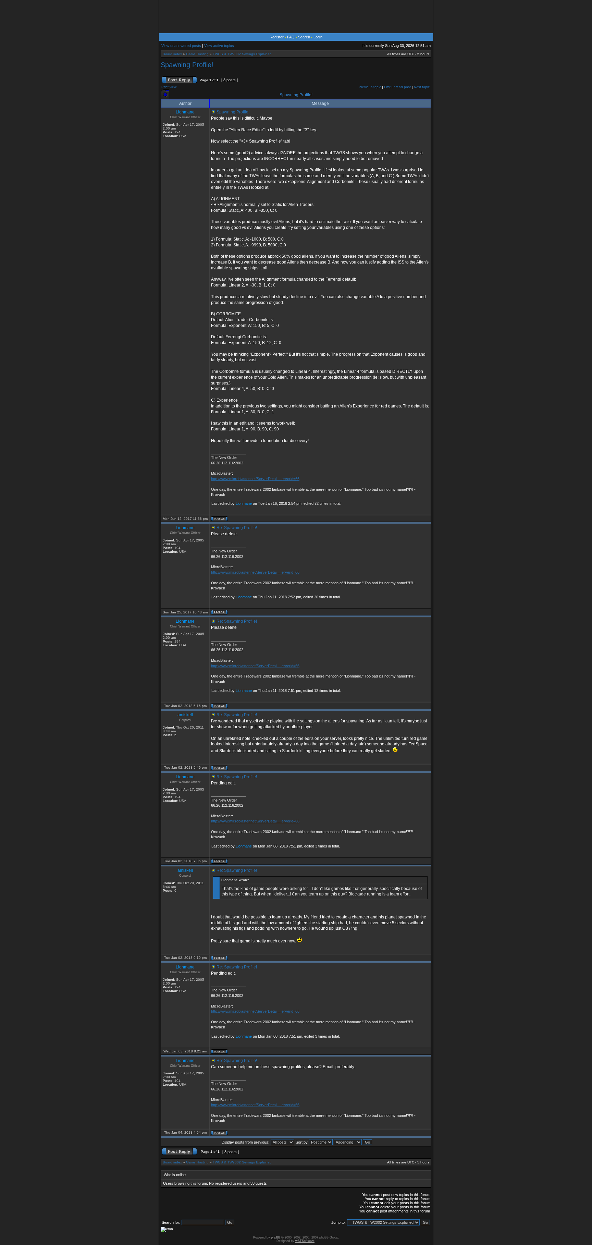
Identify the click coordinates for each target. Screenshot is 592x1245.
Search (304, 37)
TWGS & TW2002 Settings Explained (242, 54)
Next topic (422, 87)
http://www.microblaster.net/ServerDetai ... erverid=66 (255, 479)
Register (277, 37)
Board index (172, 54)
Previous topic (370, 87)
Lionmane (244, 503)
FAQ (291, 37)
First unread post (397, 87)
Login (317, 37)
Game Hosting (197, 54)
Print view (168, 87)
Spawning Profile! (187, 65)
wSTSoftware (304, 1241)
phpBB (275, 1237)
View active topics (219, 46)
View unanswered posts (181, 46)
